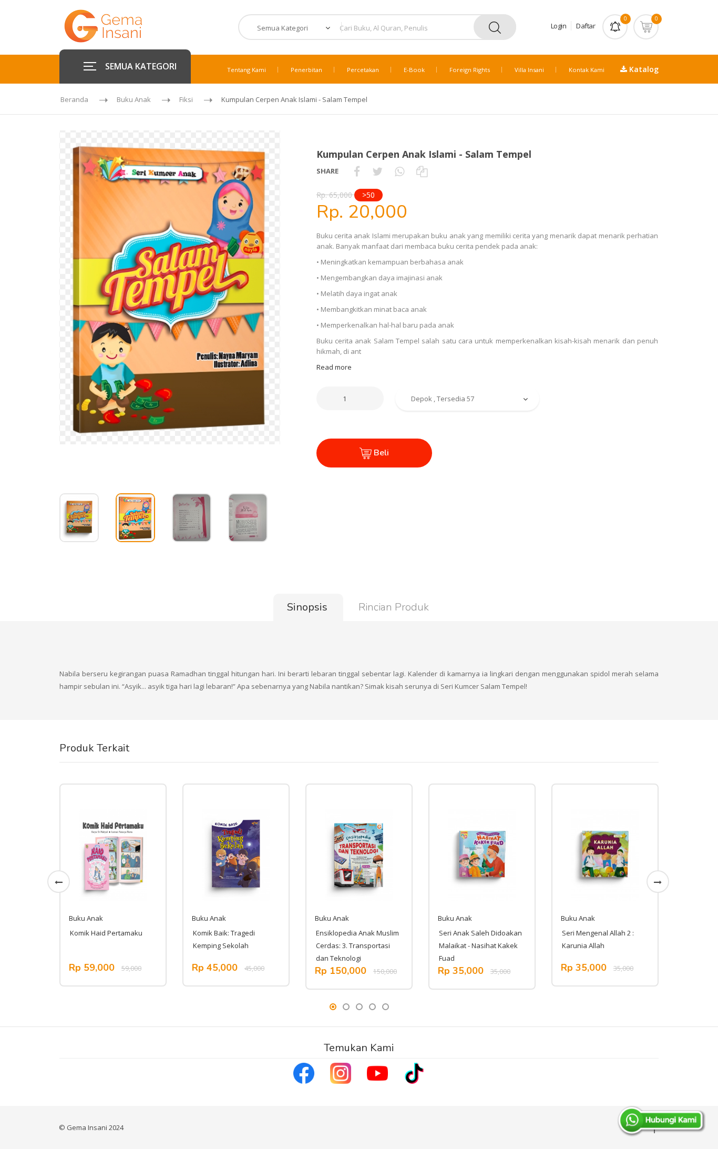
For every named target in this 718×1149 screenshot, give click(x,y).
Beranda (74, 99)
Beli (380, 453)
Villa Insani (529, 70)
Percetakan (363, 70)
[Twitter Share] (377, 171)
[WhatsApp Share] (399, 171)
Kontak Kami (586, 70)
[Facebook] (303, 1072)
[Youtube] (377, 1072)
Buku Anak (134, 99)
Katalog (643, 69)
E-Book (414, 70)
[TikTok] (414, 1072)
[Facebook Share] (357, 171)
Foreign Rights (469, 70)
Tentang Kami (246, 70)
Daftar (585, 25)
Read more (334, 367)
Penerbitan (306, 70)
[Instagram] (340, 1072)
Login (559, 25)
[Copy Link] (421, 171)
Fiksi (186, 99)
